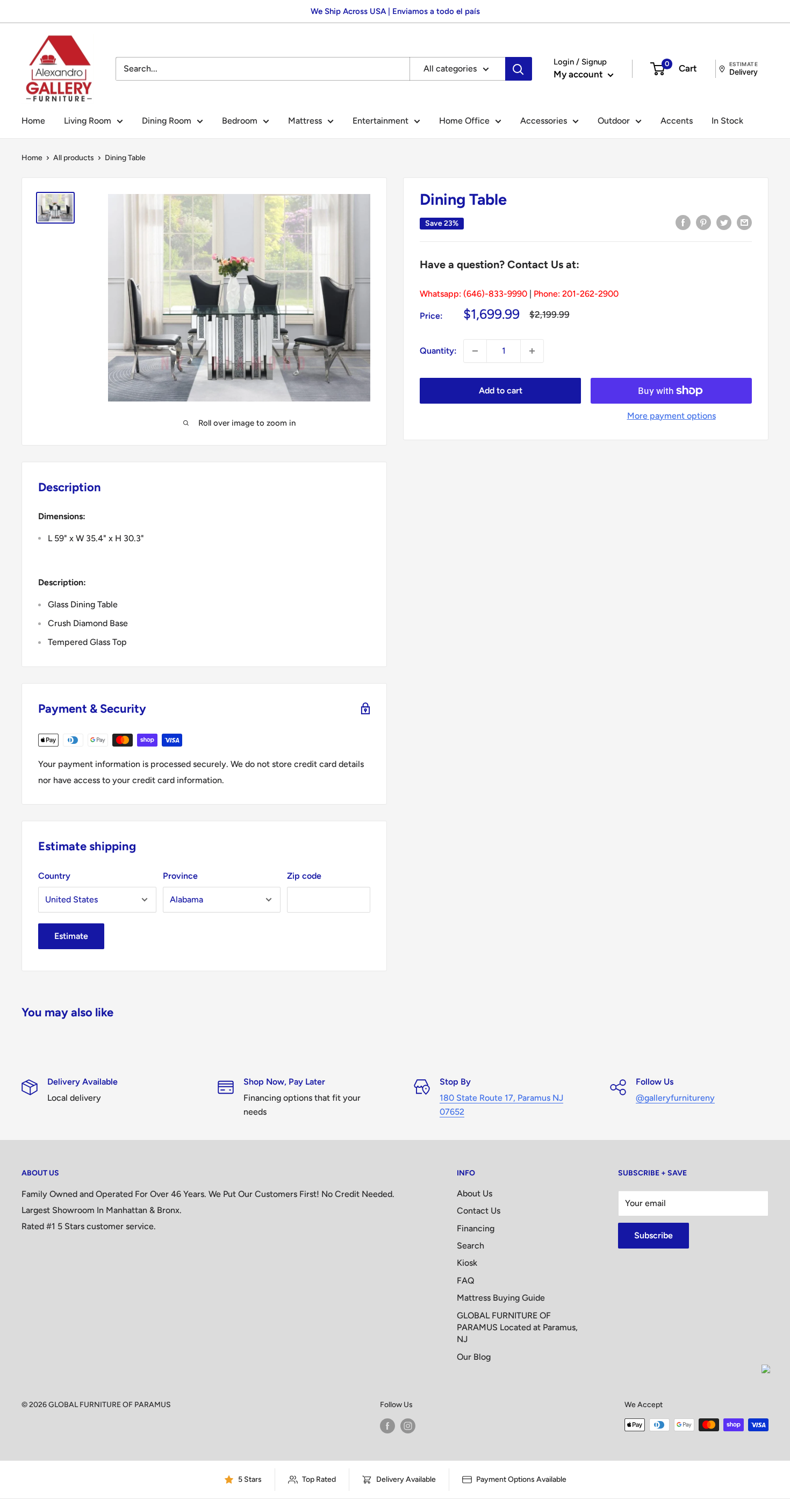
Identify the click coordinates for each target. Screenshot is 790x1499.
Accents (676, 121)
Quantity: (438, 351)
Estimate (71, 936)
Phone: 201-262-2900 (576, 294)
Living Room (87, 121)
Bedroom (239, 121)
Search (470, 1245)
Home (33, 121)
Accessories (543, 121)
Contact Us (478, 1211)
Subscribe (653, 1235)
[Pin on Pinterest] (703, 222)
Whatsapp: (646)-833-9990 (473, 294)
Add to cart (500, 390)
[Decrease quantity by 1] (475, 351)
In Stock (727, 121)
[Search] (518, 69)
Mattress (305, 121)
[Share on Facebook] (683, 222)
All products (73, 157)
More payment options (671, 416)
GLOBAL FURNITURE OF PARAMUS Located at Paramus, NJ (517, 1327)
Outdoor (614, 121)
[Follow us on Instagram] (407, 1425)
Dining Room (166, 121)
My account (579, 74)
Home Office (464, 121)
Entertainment (380, 121)
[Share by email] (744, 222)
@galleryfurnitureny (675, 1098)
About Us (474, 1193)
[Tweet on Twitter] (723, 222)
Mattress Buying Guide (501, 1298)
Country (54, 876)
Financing (475, 1228)
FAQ (466, 1280)
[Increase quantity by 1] (532, 351)
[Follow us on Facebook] (387, 1425)
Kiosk (467, 1263)
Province (180, 876)
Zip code (304, 876)
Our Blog (474, 1357)
